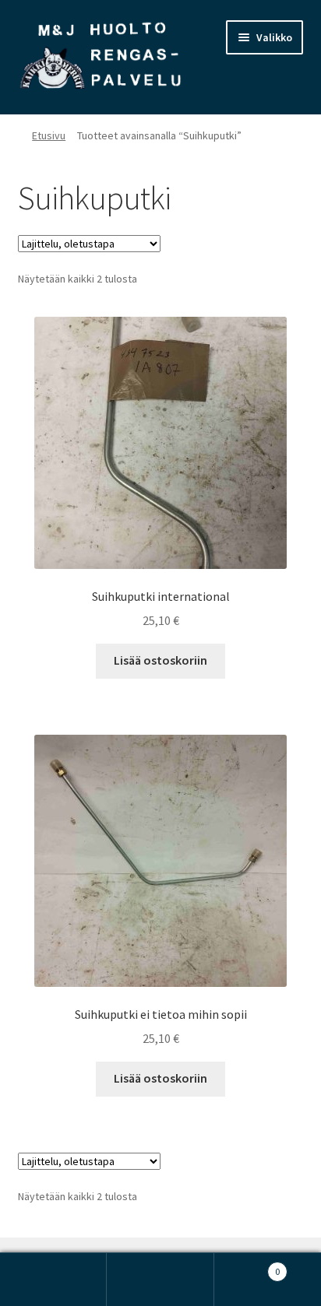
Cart (247, 1266)
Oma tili (53, 1279)
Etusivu (48, 135)
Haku (160, 1279)
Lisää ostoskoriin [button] (160, 660)
